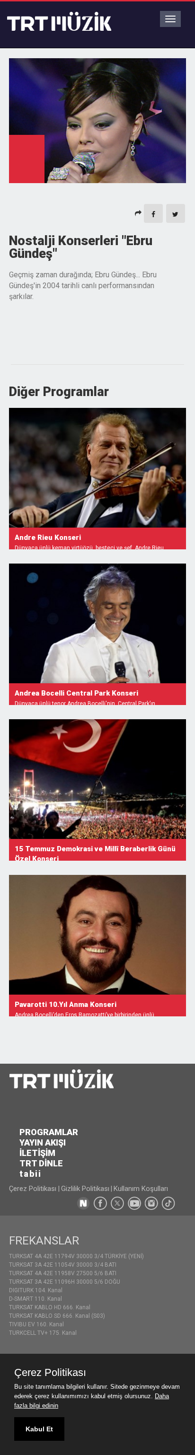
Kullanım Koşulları (141, 1188)
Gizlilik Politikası (85, 1188)
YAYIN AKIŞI (42, 1142)
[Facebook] (153, 213)
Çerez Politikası (33, 1188)
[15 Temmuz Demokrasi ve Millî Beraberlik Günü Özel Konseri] (97, 779)
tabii (30, 1174)
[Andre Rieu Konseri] (97, 468)
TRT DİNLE (41, 1163)
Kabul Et (39, 1429)
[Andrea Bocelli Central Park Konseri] (97, 623)
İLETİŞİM (37, 1153)
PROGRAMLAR (48, 1132)
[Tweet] (175, 213)
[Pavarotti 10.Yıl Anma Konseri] (97, 935)
